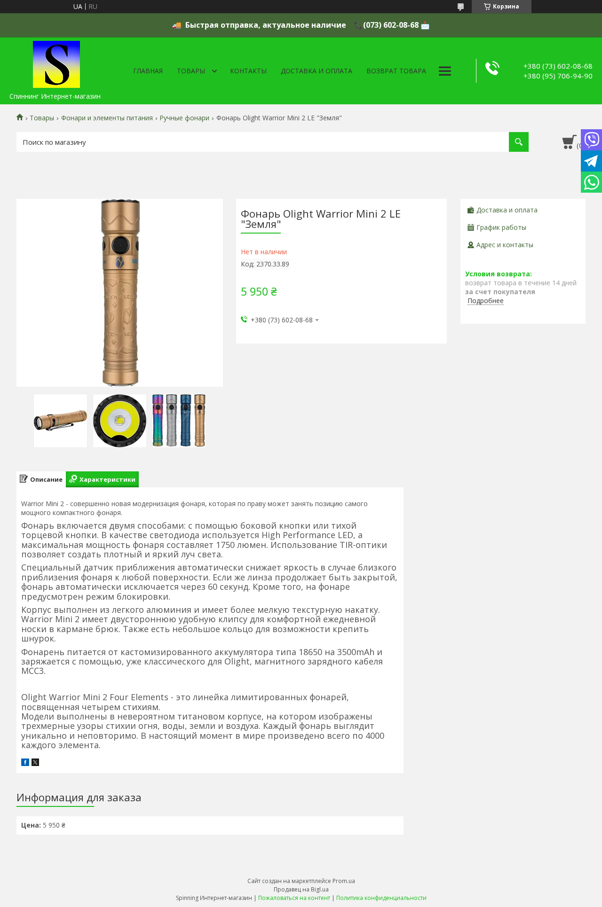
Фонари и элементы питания (107, 118)
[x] (35, 763)
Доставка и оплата (316, 70)
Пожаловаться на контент (294, 898)
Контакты (248, 70)
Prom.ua (344, 881)
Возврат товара (396, 70)
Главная (148, 70)
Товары (191, 70)
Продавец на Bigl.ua (301, 889)
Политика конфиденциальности (381, 898)
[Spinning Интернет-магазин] (56, 62)
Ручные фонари (184, 118)
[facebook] (25, 763)
